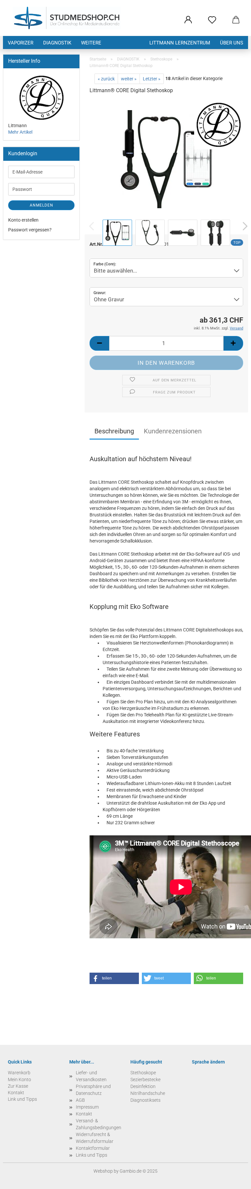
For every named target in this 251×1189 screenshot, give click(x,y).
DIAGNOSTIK (57, 43)
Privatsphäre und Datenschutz (93, 1090)
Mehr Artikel (20, 132)
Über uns (231, 43)
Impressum (87, 1107)
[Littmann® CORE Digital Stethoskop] (166, 158)
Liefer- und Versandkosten (91, 1076)
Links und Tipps (91, 1155)
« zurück (106, 78)
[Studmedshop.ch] (67, 18)
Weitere (91, 43)
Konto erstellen (23, 220)
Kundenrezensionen (173, 431)
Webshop (103, 1171)
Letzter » (151, 78)
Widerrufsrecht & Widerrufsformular (94, 1138)
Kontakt (84, 1113)
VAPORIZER (20, 43)
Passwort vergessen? (30, 229)
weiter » (129, 78)
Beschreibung (114, 431)
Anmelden (41, 205)
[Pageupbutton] (233, 1179)
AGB (80, 1100)
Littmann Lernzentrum (179, 43)
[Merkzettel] (212, 20)
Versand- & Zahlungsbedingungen (98, 1124)
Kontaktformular (93, 1148)
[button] (188, 20)
